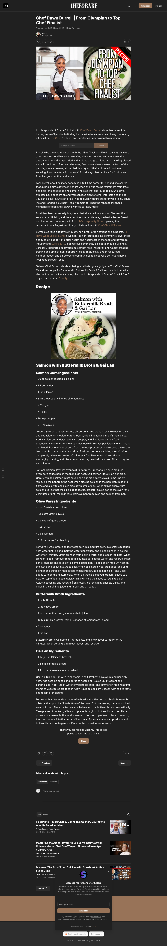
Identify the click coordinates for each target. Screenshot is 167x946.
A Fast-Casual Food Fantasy (48, 829)
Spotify (63, 278)
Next (122, 763)
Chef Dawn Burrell (90, 130)
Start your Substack (77, 934)
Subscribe (145, 5)
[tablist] (47, 781)
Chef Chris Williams (109, 225)
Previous (46, 763)
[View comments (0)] (44, 41)
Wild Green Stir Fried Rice (47, 853)
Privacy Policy (103, 919)
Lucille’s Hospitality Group (89, 221)
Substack (70, 940)
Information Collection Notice (82, 919)
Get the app (96, 934)
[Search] (129, 5)
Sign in (159, 5)
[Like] (38, 41)
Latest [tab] (46, 814)
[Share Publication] (135, 5)
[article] (83, 828)
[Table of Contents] (3, 473)
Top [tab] (39, 814)
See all (41, 888)
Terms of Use (96, 917)
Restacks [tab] (53, 782)
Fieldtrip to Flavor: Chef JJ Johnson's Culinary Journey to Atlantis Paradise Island (70, 823)
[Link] (32, 287)
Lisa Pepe (46, 33)
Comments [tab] (42, 782)
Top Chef (55, 138)
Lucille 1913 (58, 243)
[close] (108, 871)
